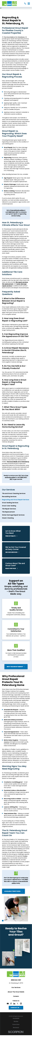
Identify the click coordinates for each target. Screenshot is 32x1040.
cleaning (6, 742)
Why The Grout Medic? (15, 666)
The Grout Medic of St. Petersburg (14, 37)
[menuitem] (16, 493)
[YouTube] (8, 1003)
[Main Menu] (29, 3)
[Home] (9, 3)
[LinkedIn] (14, 1003)
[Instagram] (21, 1003)
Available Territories (12, 891)
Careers (16, 996)
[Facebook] (11, 1003)
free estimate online (17, 210)
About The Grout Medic (16, 992)
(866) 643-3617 (13, 212)
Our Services (15, 987)
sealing (17, 328)
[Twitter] (17, 1003)
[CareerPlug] (24, 1003)
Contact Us (15, 1007)
